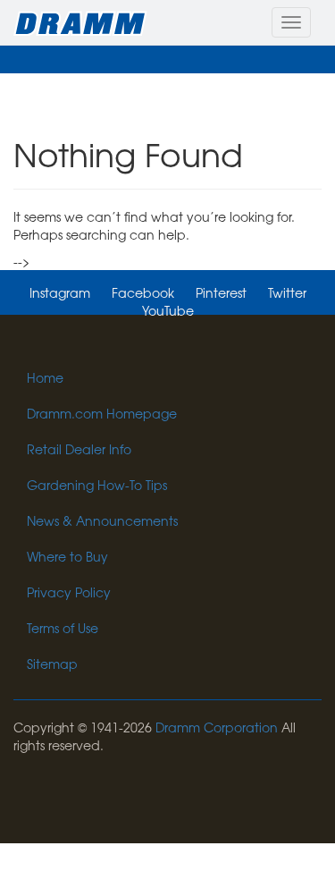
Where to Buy (67, 556)
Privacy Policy (69, 592)
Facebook (143, 292)
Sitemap (52, 663)
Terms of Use (62, 628)
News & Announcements (102, 520)
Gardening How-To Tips (97, 485)
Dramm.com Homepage (102, 413)
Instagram (59, 292)
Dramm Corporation (216, 727)
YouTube (168, 310)
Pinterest (221, 292)
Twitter (287, 292)
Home (45, 377)
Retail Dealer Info (79, 449)
